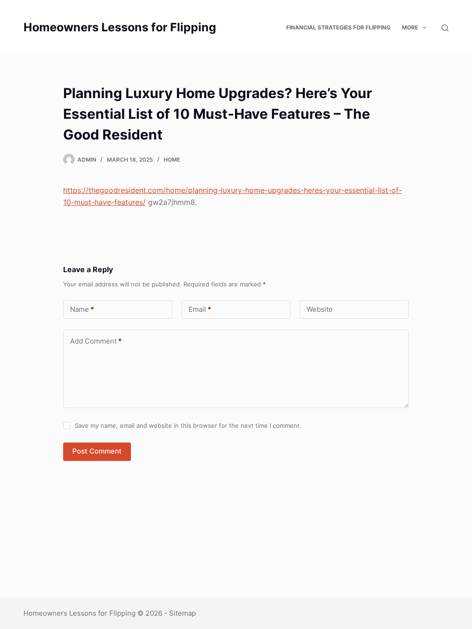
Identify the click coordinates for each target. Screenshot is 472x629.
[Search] (445, 27)
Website (320, 309)
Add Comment (96, 341)
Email (200, 309)
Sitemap (182, 613)
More (410, 27)
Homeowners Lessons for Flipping (120, 27)
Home (172, 159)
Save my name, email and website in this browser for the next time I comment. (188, 425)
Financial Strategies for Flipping (338, 27)
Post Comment (97, 451)
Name (82, 309)
